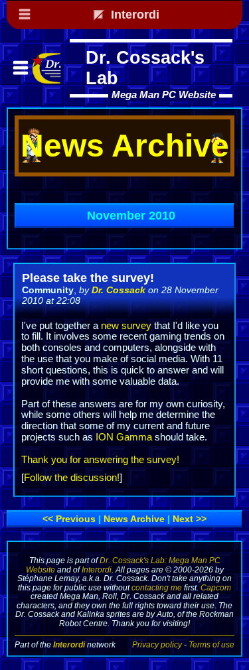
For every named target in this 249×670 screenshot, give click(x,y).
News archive (134, 518)
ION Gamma (124, 437)
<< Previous (69, 518)
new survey (126, 325)
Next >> (190, 518)
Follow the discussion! (72, 477)
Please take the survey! (88, 278)
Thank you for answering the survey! (100, 459)
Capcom (216, 587)
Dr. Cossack (118, 290)
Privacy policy (157, 644)
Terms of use (211, 644)
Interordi (97, 569)
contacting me (156, 587)
